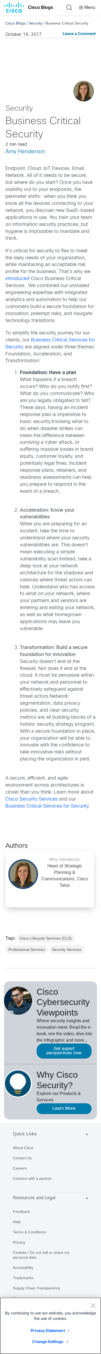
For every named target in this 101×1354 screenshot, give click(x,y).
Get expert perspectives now (64, 1051)
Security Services (66, 949)
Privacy (19, 1242)
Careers (20, 1168)
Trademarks (23, 1278)
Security (35, 23)
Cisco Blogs (40, 7)
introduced (17, 279)
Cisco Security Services (31, 799)
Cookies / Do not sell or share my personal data (41, 1254)
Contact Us (22, 1158)
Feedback (21, 1211)
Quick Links (25, 1133)
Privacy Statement (48, 1330)
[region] (50, 1325)
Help (17, 1222)
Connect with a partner (32, 1178)
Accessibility (23, 1267)
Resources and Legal (34, 1197)
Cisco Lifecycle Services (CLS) (46, 938)
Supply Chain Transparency (36, 1288)
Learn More (64, 1109)
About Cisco (23, 1148)
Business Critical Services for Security (47, 806)
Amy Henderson (25, 151)
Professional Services (26, 949)
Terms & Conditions (29, 1232)
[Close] (93, 1305)
